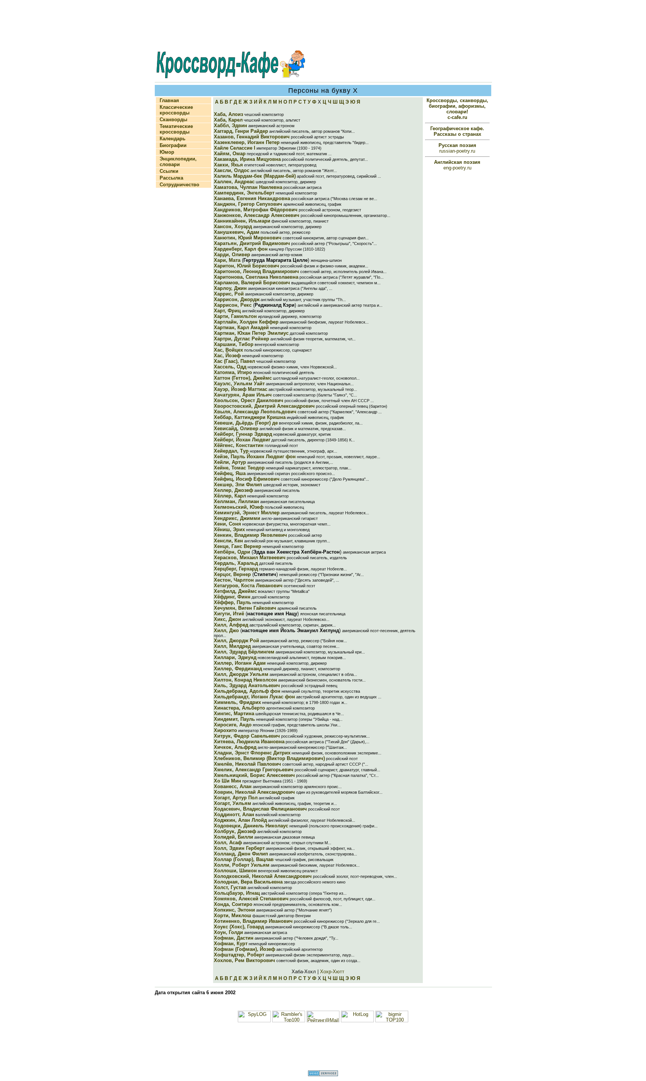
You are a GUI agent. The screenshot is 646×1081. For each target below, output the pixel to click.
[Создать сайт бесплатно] (323, 1074)
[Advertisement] (323, 26)
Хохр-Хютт (332, 971)
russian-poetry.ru (457, 148)
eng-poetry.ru (457, 165)
